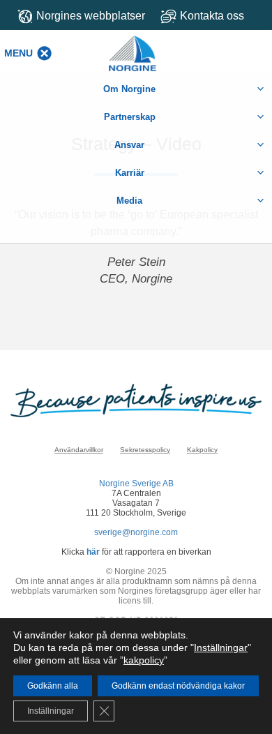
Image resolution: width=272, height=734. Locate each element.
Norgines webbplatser (90, 16)
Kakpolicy (202, 450)
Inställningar (221, 647)
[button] (18, 53)
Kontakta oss (212, 16)
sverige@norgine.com (136, 532)
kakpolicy (143, 660)
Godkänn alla (52, 686)
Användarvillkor (78, 450)
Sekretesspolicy (145, 450)
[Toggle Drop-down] (211, 15)
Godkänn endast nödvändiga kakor (178, 686)
